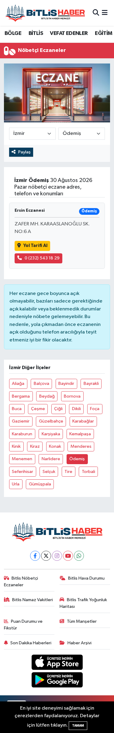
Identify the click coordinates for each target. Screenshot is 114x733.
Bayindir (66, 383)
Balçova (41, 383)
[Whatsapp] (79, 556)
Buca (17, 408)
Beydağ (47, 396)
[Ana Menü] (105, 12)
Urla (15, 484)
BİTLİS (36, 33)
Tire (68, 471)
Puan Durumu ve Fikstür (23, 624)
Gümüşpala (40, 484)
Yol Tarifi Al (35, 245)
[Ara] (96, 12)
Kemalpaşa (80, 434)
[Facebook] (35, 556)
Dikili (76, 408)
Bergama (21, 396)
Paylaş (24, 152)
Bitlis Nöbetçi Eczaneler (21, 581)
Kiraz (35, 446)
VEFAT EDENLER (69, 33)
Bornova (72, 396)
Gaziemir (20, 421)
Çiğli (58, 408)
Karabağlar (83, 421)
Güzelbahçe (51, 421)
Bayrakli (91, 383)
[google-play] (57, 681)
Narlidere (51, 459)
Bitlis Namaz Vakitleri (32, 600)
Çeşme (38, 408)
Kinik (16, 446)
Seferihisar (22, 471)
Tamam (78, 725)
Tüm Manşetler (82, 621)
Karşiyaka (51, 434)
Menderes (81, 446)
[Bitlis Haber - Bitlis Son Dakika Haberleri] (45, 13)
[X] (46, 556)
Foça (94, 408)
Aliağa (18, 383)
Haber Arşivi (79, 643)
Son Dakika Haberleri (30, 643)
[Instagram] (57, 556)
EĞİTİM (103, 33)
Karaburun (22, 434)
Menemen (22, 459)
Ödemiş (77, 459)
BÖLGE (13, 33)
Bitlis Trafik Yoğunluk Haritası (83, 603)
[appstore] (57, 663)
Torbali (88, 471)
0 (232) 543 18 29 (42, 258)
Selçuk (49, 471)
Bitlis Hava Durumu (86, 578)
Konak (55, 446)
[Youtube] (68, 556)
